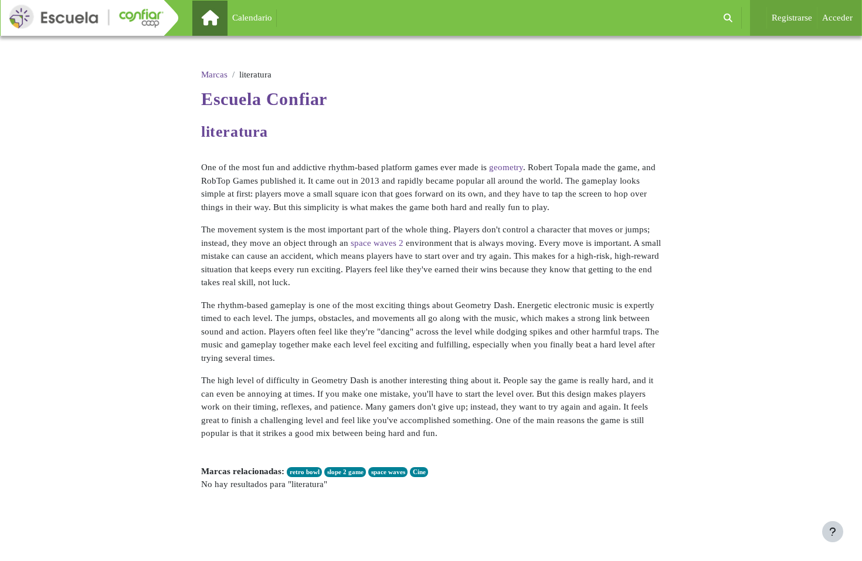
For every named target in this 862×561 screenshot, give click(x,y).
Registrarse (792, 17)
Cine (419, 471)
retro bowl (305, 471)
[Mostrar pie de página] (832, 531)
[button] (728, 18)
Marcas (214, 74)
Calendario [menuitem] (252, 17)
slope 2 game (345, 471)
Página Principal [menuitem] (230, 17)
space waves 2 (377, 243)
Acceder (837, 17)
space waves (388, 471)
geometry (506, 167)
